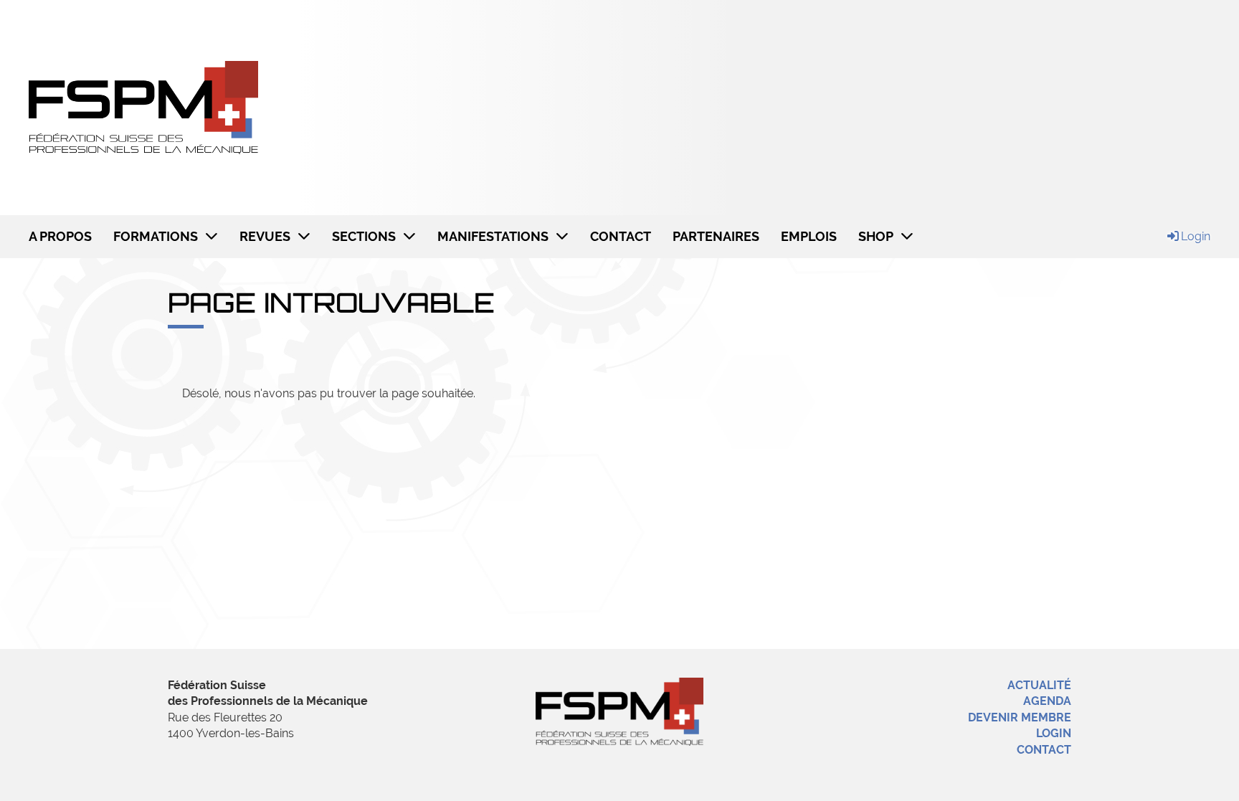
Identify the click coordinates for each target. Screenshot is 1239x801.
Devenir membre (1019, 717)
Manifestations (493, 236)
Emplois (809, 236)
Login (1195, 236)
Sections (364, 236)
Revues (264, 236)
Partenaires (716, 236)
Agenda (1047, 701)
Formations (155, 236)
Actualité (1039, 685)
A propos (60, 236)
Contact (620, 236)
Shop (875, 236)
